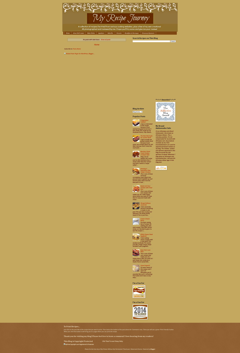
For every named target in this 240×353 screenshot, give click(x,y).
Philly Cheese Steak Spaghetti (146, 235)
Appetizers (101, 33)
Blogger (152, 349)
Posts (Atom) (77, 49)
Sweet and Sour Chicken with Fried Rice (146, 187)
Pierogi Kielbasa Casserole (145, 204)
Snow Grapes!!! (145, 265)
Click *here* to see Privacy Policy (112, 341)
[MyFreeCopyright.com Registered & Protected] (79, 344)
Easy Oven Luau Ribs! (145, 251)
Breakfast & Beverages (132, 33)
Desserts (119, 33)
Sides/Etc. (110, 33)
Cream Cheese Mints (145, 219)
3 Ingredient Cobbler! (144, 121)
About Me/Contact (78, 33)
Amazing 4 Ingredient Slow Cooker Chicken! (145, 170)
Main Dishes (91, 33)
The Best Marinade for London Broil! (146, 136)
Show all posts (105, 40)
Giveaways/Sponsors (148, 33)
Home (68, 33)
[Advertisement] (140, 76)
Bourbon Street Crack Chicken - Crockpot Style (145, 153)
